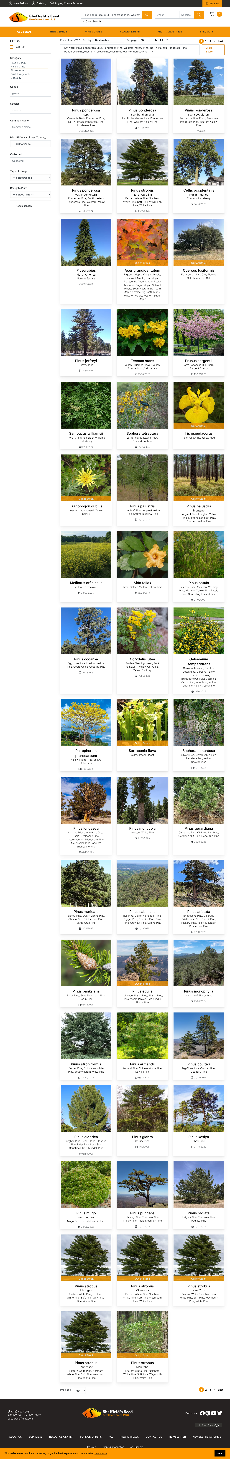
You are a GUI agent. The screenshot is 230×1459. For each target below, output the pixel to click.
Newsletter (177, 1436)
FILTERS (15, 41)
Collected (16, 154)
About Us (15, 1436)
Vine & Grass (93, 31)
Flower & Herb (130, 31)
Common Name (19, 120)
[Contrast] (217, 1425)
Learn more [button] (101, 1453)
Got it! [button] (220, 1453)
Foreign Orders (91, 1436)
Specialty (206, 31)
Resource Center (61, 1436)
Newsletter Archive (207, 1436)
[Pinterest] (207, 1413)
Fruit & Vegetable (170, 31)
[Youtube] (214, 1413)
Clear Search (93, 21)
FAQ (111, 1436)
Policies (91, 1447)
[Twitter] (219, 1413)
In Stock (20, 47)
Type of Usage (18, 171)
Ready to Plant (18, 188)
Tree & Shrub (58, 31)
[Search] (147, 15)
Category (15, 57)
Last (220, 41)
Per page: (66, 1389)
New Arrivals (129, 1436)
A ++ (210, 1425)
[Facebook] (202, 1413)
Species (15, 103)
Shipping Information (113, 1447)
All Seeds (24, 31)
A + (204, 1425)
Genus (14, 86)
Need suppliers (24, 205)
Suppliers (35, 1436)
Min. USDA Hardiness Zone (26, 137)
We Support (136, 1447)
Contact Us (154, 1436)
